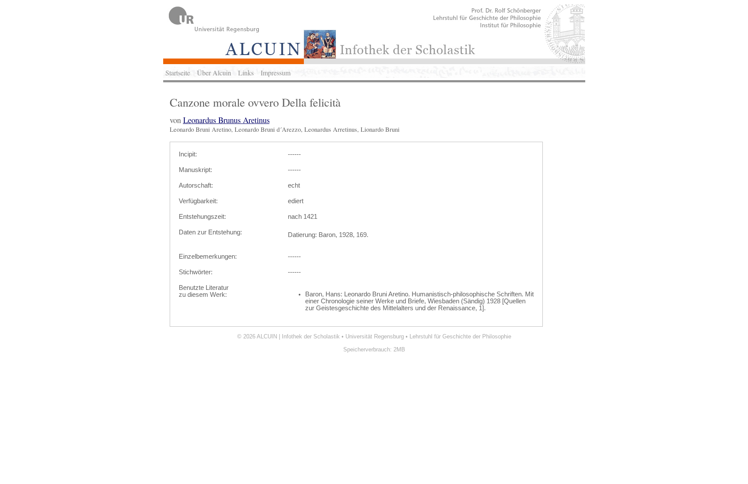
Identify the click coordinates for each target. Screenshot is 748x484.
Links (246, 72)
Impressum (275, 72)
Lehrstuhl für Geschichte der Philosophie (460, 336)
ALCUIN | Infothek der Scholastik (298, 336)
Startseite (177, 72)
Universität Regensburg (374, 336)
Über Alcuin (214, 72)
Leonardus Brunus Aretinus (226, 119)
